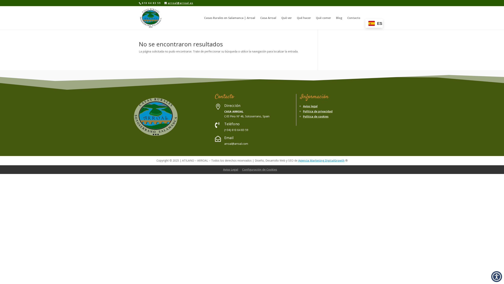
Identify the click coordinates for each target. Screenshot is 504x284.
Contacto (353, 18)
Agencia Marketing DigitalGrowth (321, 160)
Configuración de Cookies (259, 169)
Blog (339, 18)
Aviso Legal (230, 169)
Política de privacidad (318, 111)
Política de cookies (315, 116)
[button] (496, 276)
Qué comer (323, 18)
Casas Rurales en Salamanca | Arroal (229, 18)
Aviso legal (310, 106)
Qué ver (286, 18)
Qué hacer (304, 18)
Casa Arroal (268, 18)
